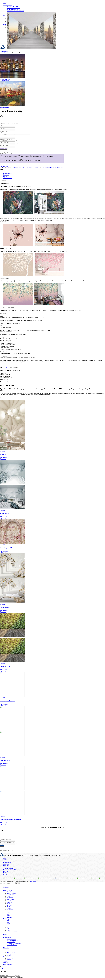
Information (6, 865)
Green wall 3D (5, 666)
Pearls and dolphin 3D (7, 701)
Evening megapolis (5, 79)
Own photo (6, 864)
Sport (8, 914)
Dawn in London (4, 107)
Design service (7, 862)
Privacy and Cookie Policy (10, 869)
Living (8, 923)
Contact (5, 874)
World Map (9, 902)
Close (1, 968)
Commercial (10, 958)
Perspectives (10, 909)
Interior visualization (12, 945)
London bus (29, 167)
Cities (5, 53)
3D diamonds (4, 513)
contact (5, 367)
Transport (9, 917)
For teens (9, 911)
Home (2, 53)
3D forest (9, 905)
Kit (7, 921)
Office (8, 930)
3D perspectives (17, 167)
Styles (8, 915)
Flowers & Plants (11, 893)
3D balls (2, 454)
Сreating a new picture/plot (15, 11)
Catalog (5, 861)
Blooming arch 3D (6, 548)
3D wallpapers (10, 891)
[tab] (54, 172)
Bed (8, 920)
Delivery (5, 871)
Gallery (8, 951)
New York (9, 53)
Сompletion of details (13, 8)
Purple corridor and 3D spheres (10, 819)
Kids (8, 926)
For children (10, 897)
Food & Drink (10, 899)
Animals (9, 900)
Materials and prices (12, 952)
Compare (5, 962)
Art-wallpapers (10, 894)
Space (8, 903)
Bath (8, 928)
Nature (8, 912)
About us (5, 859)
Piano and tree (5, 760)
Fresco (8, 906)
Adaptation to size (12, 6)
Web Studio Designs (32, 881)
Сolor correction (12, 9)
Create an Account (5, 974)
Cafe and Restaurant (12, 931)
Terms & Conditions (8, 868)
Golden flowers (5, 607)
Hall (8, 924)
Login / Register (7, 964)
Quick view (3, 459)
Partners (5, 872)
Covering (9, 908)
